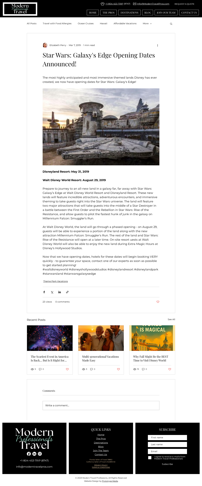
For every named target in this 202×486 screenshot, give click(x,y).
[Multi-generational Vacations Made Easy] (101, 338)
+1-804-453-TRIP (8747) (34, 460)
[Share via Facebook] (44, 292)
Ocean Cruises (86, 23)
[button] (171, 23)
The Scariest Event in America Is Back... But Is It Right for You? (49, 358)
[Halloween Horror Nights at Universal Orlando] (50, 338)
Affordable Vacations (125, 23)
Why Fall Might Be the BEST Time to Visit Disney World (150, 358)
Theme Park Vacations (55, 281)
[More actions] (157, 45)
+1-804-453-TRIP (114, 3)
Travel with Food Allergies (57, 23)
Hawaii (103, 23)
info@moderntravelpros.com (34, 466)
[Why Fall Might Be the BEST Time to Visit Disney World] (152, 338)
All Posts (31, 23)
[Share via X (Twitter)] (51, 292)
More (146, 23)
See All (171, 319)
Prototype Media (110, 481)
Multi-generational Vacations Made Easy (100, 358)
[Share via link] (67, 292)
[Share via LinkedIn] (59, 292)
